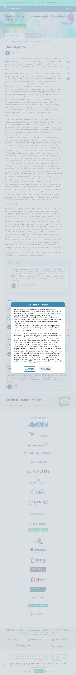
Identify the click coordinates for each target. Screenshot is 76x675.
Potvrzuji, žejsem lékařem (29, 369)
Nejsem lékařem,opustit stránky (46, 369)
